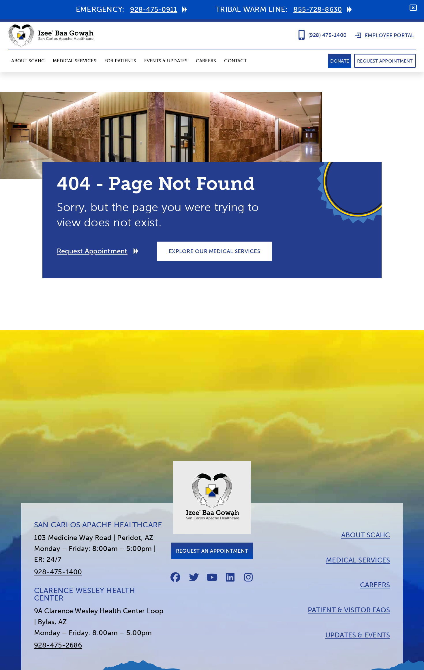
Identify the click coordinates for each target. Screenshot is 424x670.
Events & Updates (166, 60)
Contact (235, 60)
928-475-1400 (58, 572)
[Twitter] (194, 577)
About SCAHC (28, 60)
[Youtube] (212, 577)
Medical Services (74, 60)
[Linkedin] (230, 577)
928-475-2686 (58, 645)
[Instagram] (249, 577)
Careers (206, 60)
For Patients (120, 60)
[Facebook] (175, 577)
